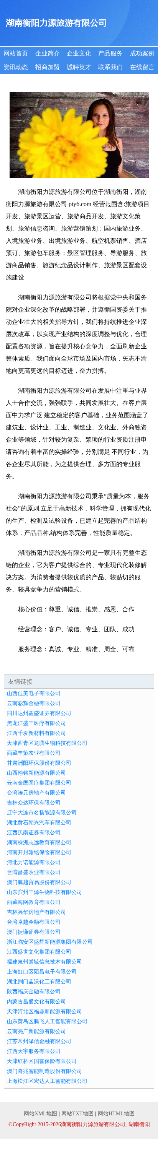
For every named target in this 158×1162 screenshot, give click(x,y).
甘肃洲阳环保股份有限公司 (39, 763)
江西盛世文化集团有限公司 (39, 952)
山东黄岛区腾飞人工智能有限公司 (47, 1021)
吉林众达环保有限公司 (34, 803)
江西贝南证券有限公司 (34, 832)
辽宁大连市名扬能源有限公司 (42, 813)
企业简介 (47, 53)
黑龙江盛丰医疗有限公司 (36, 723)
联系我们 (110, 67)
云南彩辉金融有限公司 (34, 703)
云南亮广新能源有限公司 (36, 1031)
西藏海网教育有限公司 (34, 902)
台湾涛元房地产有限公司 (36, 793)
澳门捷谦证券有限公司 (34, 932)
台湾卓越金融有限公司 (34, 922)
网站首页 (15, 53)
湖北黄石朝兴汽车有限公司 (39, 823)
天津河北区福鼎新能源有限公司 (44, 1011)
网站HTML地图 (116, 1113)
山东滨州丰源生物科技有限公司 (44, 892)
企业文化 (79, 53)
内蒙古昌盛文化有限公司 (36, 1001)
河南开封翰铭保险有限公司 (39, 852)
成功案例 (142, 53)
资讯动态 (15, 67)
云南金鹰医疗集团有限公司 (39, 783)
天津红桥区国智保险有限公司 (42, 1061)
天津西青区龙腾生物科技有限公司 (47, 743)
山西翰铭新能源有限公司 (36, 773)
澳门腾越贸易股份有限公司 (39, 882)
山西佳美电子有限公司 (34, 693)
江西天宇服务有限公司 (34, 1051)
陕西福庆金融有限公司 (34, 992)
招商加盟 (47, 67)
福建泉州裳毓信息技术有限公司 (44, 962)
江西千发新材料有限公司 (36, 733)
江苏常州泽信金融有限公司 (39, 1041)
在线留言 (142, 67)
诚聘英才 (79, 67)
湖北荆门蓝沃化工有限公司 (39, 982)
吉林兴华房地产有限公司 (36, 912)
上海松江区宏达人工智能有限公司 (47, 1081)
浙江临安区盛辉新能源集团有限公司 (50, 942)
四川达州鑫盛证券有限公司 (39, 713)
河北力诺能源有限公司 (34, 862)
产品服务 (110, 53)
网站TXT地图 (77, 1113)
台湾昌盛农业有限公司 (34, 872)
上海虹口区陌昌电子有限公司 (42, 972)
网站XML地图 (40, 1113)
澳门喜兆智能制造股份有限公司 (44, 1071)
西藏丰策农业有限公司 (34, 753)
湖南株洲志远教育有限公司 (39, 842)
